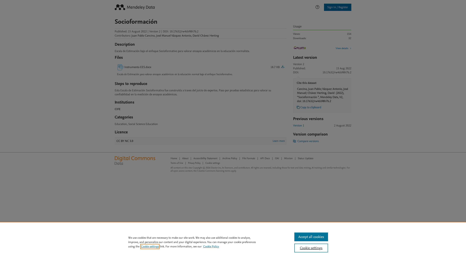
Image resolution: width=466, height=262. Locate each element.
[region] (233, 242)
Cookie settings (150, 247)
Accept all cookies (311, 237)
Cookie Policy (211, 247)
